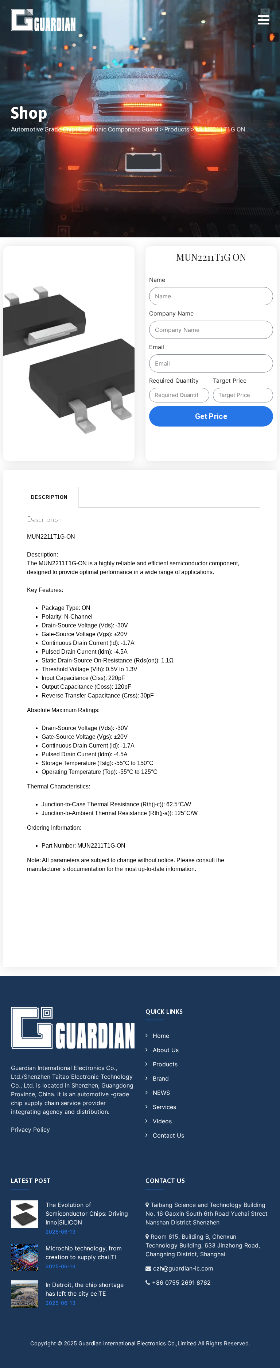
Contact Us (168, 1135)
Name (157, 279)
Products (165, 1064)
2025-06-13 (60, 1231)
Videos (162, 1121)
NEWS (161, 1092)
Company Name (171, 313)
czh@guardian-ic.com (183, 1268)
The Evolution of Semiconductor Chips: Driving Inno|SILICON (87, 1213)
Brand (161, 1078)
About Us (166, 1050)
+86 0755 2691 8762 (181, 1282)
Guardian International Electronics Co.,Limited (137, 1343)
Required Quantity (174, 380)
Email (156, 347)
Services (164, 1107)
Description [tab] (49, 497)
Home (161, 1035)
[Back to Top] (264, 1356)
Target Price (229, 380)
